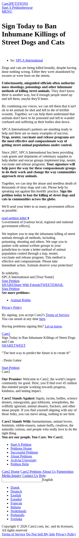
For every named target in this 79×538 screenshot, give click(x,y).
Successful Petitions (24, 452)
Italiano (16, 507)
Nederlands (18, 511)
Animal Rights (21, 300)
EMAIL (57, 285)
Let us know (53, 326)
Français (16, 503)
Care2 (6, 3)
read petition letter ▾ (15, 218)
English (47, 479)
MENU (7, 11)
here (42, 319)
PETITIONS (19, 3)
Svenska (16, 519)
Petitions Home (21, 448)
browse (28, 7)
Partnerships (65, 471)
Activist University (24, 460)
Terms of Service (57, 315)
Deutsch (16, 491)
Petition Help (20, 464)
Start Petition (11, 368)
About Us (49, 471)
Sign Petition (11, 281)
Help (42, 475)
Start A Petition (12, 7)
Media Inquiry (12, 475)
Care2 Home (11, 471)
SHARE (8, 345)
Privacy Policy (12, 307)
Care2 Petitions (30, 471)
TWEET (46, 285)
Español (16, 499)
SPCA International (29, 60)
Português (17, 515)
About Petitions (21, 456)
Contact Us (30, 475)
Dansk (15, 487)
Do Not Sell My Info (40, 534)
